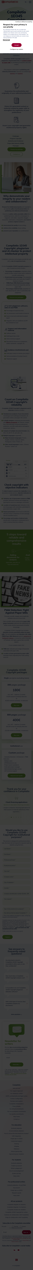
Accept (16, 45)
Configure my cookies (16, 49)
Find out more (6, 40)
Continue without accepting (23, 21)
